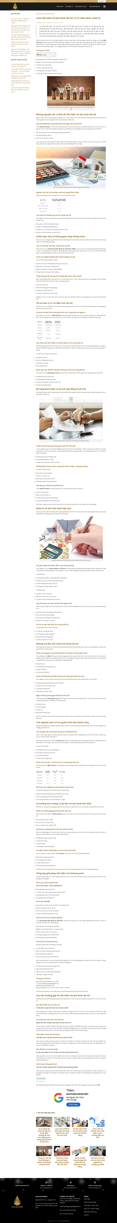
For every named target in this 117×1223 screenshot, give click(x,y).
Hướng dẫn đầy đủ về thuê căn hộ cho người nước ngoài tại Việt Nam (21, 83)
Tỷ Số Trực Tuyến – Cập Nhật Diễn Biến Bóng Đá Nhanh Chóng (20, 21)
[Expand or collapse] (54, 54)
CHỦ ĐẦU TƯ (69, 6)
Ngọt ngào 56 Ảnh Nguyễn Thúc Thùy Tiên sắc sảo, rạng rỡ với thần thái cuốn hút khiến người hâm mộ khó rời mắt (21, 29)
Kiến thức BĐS (50, 14)
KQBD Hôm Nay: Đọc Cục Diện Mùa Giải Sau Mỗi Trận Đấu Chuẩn (20, 44)
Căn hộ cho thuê (80, 6)
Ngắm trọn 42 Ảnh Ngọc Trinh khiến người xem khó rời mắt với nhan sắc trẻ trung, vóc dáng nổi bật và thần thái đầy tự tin (20, 52)
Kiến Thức (101, 1)
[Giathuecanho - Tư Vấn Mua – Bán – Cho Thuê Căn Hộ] (21, 6)
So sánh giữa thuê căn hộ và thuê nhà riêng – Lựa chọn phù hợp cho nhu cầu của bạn (21, 71)
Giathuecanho (40, 14)
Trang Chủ (59, 6)
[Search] (104, 6)
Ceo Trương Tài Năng (57, 22)
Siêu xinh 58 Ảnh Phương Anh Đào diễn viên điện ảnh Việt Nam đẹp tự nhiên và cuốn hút (21, 37)
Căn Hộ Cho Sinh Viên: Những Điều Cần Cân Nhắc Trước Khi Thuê (20, 90)
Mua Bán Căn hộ (94, 6)
